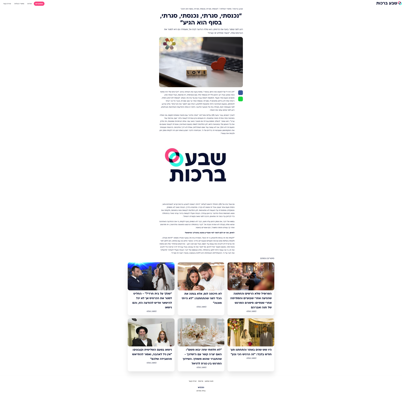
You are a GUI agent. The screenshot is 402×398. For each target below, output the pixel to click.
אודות (29, 4)
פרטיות (200, 381)
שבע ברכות (238, 9)
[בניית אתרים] (201, 388)
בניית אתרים (201, 391)
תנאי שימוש (209, 381)
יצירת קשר (7, 4)
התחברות (39, 4)
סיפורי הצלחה (19, 4)
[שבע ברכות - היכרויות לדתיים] (389, 3)
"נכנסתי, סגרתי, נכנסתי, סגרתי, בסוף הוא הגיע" (199, 9)
